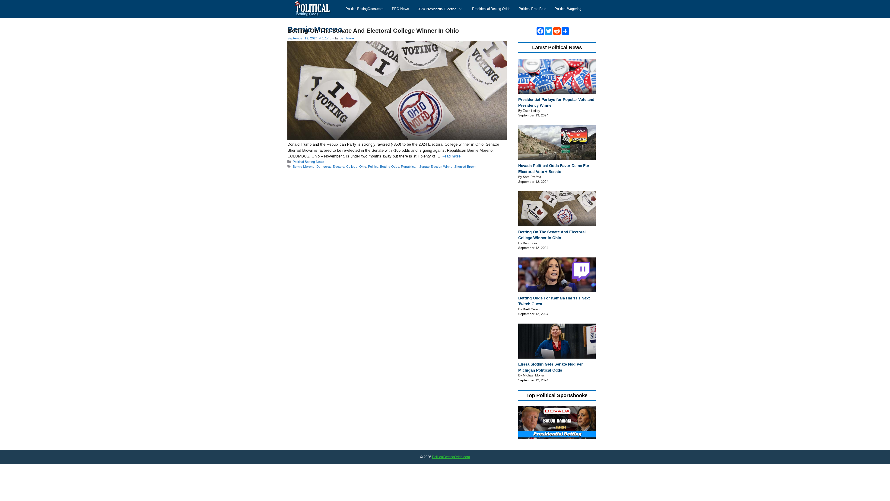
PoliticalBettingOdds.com (365, 9)
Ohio (362, 166)
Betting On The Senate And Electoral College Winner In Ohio (373, 30)
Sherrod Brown (465, 166)
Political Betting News (308, 162)
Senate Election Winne (435, 166)
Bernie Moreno (304, 166)
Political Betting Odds (383, 166)
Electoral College (345, 166)
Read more (451, 156)
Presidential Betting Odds (491, 9)
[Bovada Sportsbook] (557, 437)
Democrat (323, 166)
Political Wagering (568, 9)
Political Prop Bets (532, 9)
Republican (409, 166)
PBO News (400, 9)
